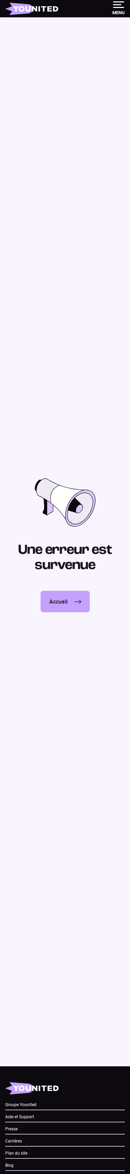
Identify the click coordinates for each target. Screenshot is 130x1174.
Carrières (13, 1141)
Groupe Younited (20, 1104)
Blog (9, 1165)
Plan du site (16, 1153)
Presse (11, 1129)
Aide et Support (19, 1116)
